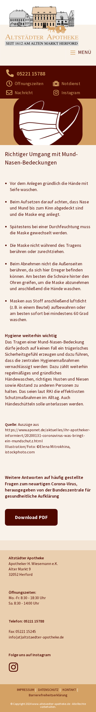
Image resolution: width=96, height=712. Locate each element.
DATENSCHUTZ (48, 689)
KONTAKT (69, 689)
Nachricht (24, 92)
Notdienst (71, 83)
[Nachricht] (9, 92)
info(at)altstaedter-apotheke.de (36, 637)
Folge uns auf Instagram (30, 654)
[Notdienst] (56, 83)
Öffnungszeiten (29, 83)
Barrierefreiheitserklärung (48, 695)
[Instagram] (56, 92)
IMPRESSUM (25, 689)
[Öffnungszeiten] (9, 83)
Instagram (71, 92)
